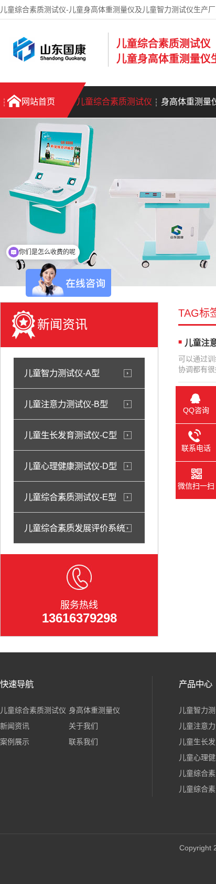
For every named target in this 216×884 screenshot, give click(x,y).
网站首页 (38, 101)
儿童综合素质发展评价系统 (74, 528)
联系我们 (83, 741)
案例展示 (14, 741)
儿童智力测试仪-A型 (62, 373)
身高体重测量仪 (94, 710)
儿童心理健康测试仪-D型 (70, 466)
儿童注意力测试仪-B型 (66, 404)
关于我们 (83, 726)
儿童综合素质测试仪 (114, 101)
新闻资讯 (14, 726)
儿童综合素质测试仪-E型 (70, 497)
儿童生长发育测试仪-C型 (70, 435)
